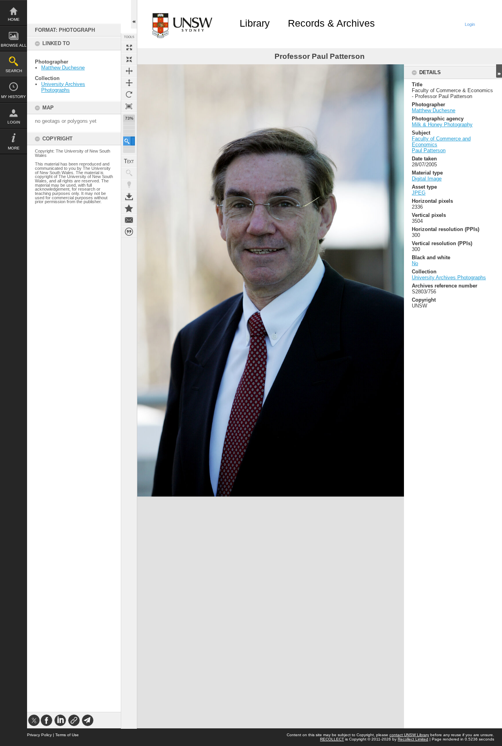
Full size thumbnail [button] (129, 47)
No (415, 263)
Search (13, 71)
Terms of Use (67, 735)
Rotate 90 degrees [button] (129, 94)
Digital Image (427, 179)
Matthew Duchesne (63, 68)
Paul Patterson (429, 150)
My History (13, 97)
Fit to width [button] (129, 71)
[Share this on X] (34, 720)
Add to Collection (129, 208)
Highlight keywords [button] (129, 185)
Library (255, 23)
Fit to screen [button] (129, 59)
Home (14, 19)
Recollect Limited (413, 739)
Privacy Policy (39, 735)
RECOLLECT (332, 739)
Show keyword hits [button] (129, 173)
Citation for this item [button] (129, 232)
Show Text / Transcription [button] (129, 161)
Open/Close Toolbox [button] (134, 14)
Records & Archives (331, 23)
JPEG (419, 193)
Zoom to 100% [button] (129, 106)
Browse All (14, 45)
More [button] (14, 148)
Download (129, 196)
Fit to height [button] (129, 83)
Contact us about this (129, 220)
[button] (129, 141)
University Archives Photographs (63, 87)
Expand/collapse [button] (499, 71)
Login (13, 122)
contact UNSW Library (409, 735)
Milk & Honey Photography (442, 124)
